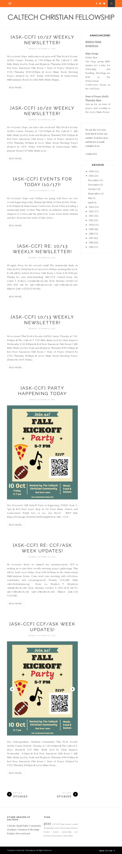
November (94, 184)
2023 (91, 211)
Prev (12, 689)
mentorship (67, 832)
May (90, 198)
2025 (91, 175)
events (57, 828)
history (75, 828)
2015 (91, 247)
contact (68, 824)
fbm (62, 828)
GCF (58, 824)
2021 (91, 220)
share (59, 836)
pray (47, 823)
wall (64, 836)
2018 (91, 233)
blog (62, 824)
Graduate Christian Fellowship (23, 829)
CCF (54, 824)
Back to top (106, 851)
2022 (91, 215)
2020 (91, 224)
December (93, 180)
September (94, 193)
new (76, 832)
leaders (47, 832)
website (69, 836)
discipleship (49, 828)
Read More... (16, 87)
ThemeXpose (30, 850)
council (75, 824)
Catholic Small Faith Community (24, 825)
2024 (91, 207)
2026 (91, 171)
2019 (91, 229)
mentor (56, 832)
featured (68, 828)
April (90, 202)
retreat (54, 836)
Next (72, 689)
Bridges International (18, 833)
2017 (91, 238)
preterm (47, 836)
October (92, 189)
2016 (91, 242)
